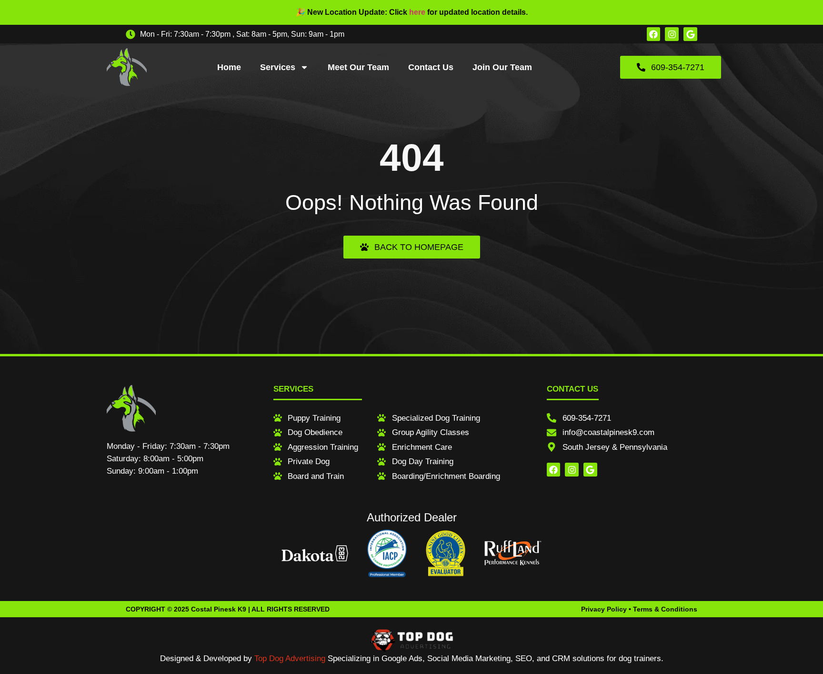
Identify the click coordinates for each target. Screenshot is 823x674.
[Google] (690, 34)
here (417, 12)
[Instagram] (672, 34)
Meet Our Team (358, 67)
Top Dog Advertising (289, 658)
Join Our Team (502, 67)
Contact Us (430, 67)
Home (229, 67)
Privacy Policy (604, 609)
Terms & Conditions (665, 609)
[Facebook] (654, 34)
